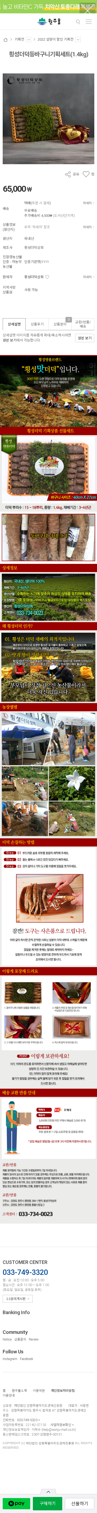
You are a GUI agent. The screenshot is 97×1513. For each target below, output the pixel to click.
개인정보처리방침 (63, 1391)
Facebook (26, 1359)
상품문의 (20, 1339)
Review (34, 1339)
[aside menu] (89, 22)
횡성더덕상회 (34, 277)
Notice (7, 1339)
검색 (78, 22)
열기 (48, 1491)
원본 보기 (9, 340)
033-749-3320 (27, 1420)
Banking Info (16, 1312)
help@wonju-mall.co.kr (59, 1430)
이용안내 (9, 1395)
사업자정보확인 (60, 1425)
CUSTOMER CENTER (25, 1262)
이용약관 (39, 1391)
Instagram (10, 1359)
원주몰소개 (19, 1391)
